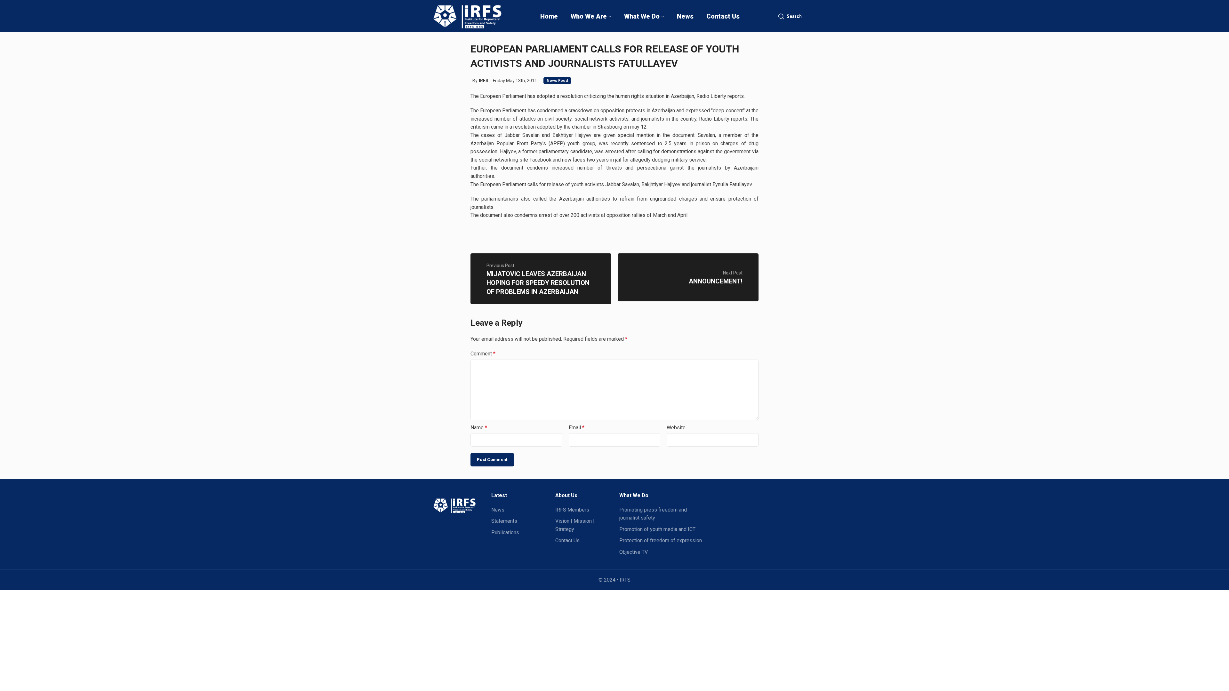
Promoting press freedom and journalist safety (653, 514)
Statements (504, 521)
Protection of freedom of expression (660, 540)
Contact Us (567, 540)
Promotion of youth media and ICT (657, 529)
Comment (482, 354)
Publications (505, 532)
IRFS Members (572, 510)
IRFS (483, 80)
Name (478, 428)
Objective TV (633, 552)
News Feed (557, 80)
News (497, 510)
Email (576, 428)
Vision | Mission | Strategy (575, 525)
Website (676, 428)
